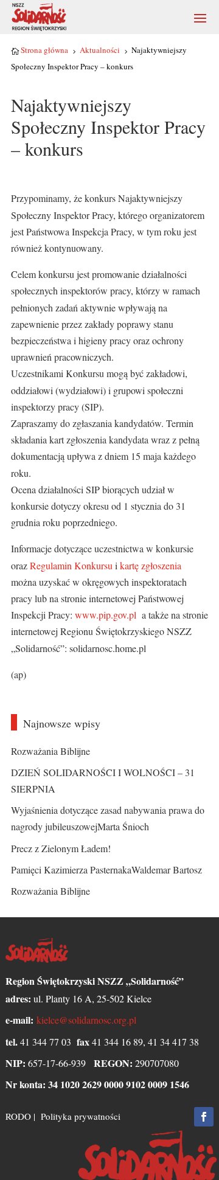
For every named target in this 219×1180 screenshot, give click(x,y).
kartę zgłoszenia (150, 565)
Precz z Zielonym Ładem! (61, 848)
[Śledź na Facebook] (204, 1116)
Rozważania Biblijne (50, 750)
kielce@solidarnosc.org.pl (86, 1019)
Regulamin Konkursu (70, 565)
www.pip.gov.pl (107, 614)
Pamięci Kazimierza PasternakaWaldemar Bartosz (106, 869)
